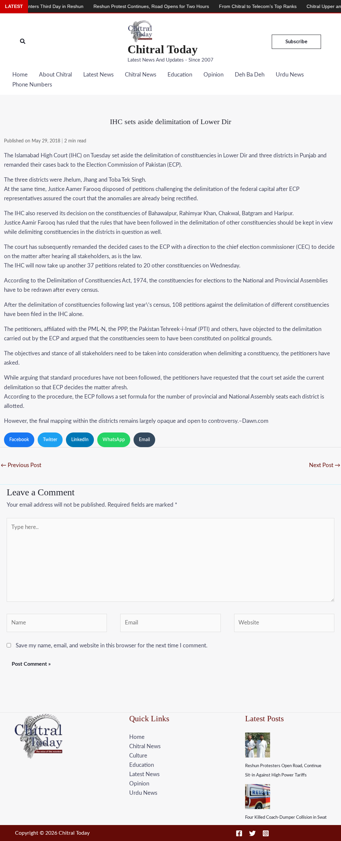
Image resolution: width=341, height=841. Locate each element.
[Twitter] (252, 833)
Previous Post (21, 465)
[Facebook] (239, 833)
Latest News (98, 75)
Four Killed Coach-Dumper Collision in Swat (286, 817)
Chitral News (140, 75)
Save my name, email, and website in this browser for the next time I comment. (111, 645)
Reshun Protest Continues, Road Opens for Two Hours (137, 6)
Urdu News (290, 75)
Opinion (213, 75)
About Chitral (55, 75)
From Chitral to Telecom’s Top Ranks (244, 6)
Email (144, 439)
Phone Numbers (32, 84)
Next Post (324, 465)
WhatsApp (114, 439)
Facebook (19, 439)
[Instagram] (265, 833)
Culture (138, 755)
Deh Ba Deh (249, 75)
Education (180, 75)
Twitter (50, 439)
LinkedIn (80, 439)
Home (20, 75)
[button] (23, 41)
